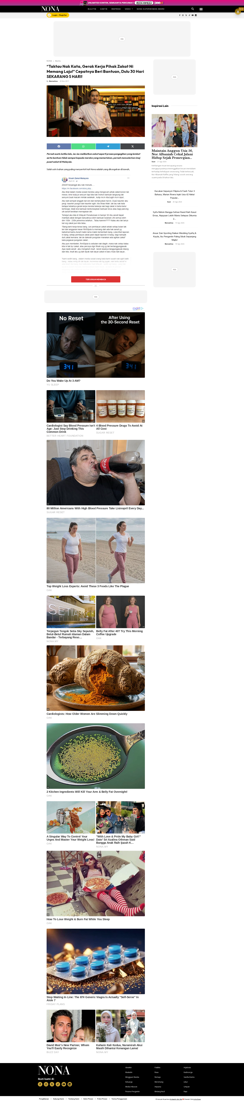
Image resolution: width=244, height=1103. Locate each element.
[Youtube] (192, 15)
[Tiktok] (189, 15)
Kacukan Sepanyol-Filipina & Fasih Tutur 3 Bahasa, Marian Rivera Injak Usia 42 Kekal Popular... (174, 194)
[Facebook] (179, 15)
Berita (58, 61)
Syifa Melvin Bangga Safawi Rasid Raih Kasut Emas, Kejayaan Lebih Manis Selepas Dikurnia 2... (175, 215)
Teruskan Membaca (96, 279)
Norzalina (53, 81)
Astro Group (197, 1099)
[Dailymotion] (195, 15)
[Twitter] (186, 15)
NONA (49, 61)
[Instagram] (183, 15)
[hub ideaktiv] (201, 8)
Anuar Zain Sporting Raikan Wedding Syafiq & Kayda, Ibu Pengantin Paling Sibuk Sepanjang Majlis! (174, 236)
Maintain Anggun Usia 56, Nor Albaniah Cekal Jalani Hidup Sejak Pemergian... (172, 154)
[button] (192, 9)
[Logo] (50, 8)
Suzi (153, 161)
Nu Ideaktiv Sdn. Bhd (176, 1099)
